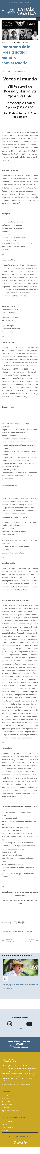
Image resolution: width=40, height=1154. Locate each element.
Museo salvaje (6, 1101)
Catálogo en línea (7, 1127)
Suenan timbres (7, 1104)
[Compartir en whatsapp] (23, 71)
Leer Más (5, 989)
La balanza (5, 1098)
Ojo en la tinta (6, 1114)
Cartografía (5, 1108)
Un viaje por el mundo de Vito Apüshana (19, 984)
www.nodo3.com (25, 1136)
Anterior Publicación (10, 940)
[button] (16, 998)
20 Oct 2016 (16, 43)
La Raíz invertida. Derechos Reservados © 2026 (16, 1085)
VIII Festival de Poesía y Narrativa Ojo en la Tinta (17, 931)
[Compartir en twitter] (19, 71)
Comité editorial (7, 1121)
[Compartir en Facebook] (15, 71)
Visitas (24, 43)
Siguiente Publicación (29, 940)
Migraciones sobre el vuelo (10, 1111)
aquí (12, 892)
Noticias (4, 1124)
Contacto (5, 1131)
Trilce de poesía (7, 1095)
